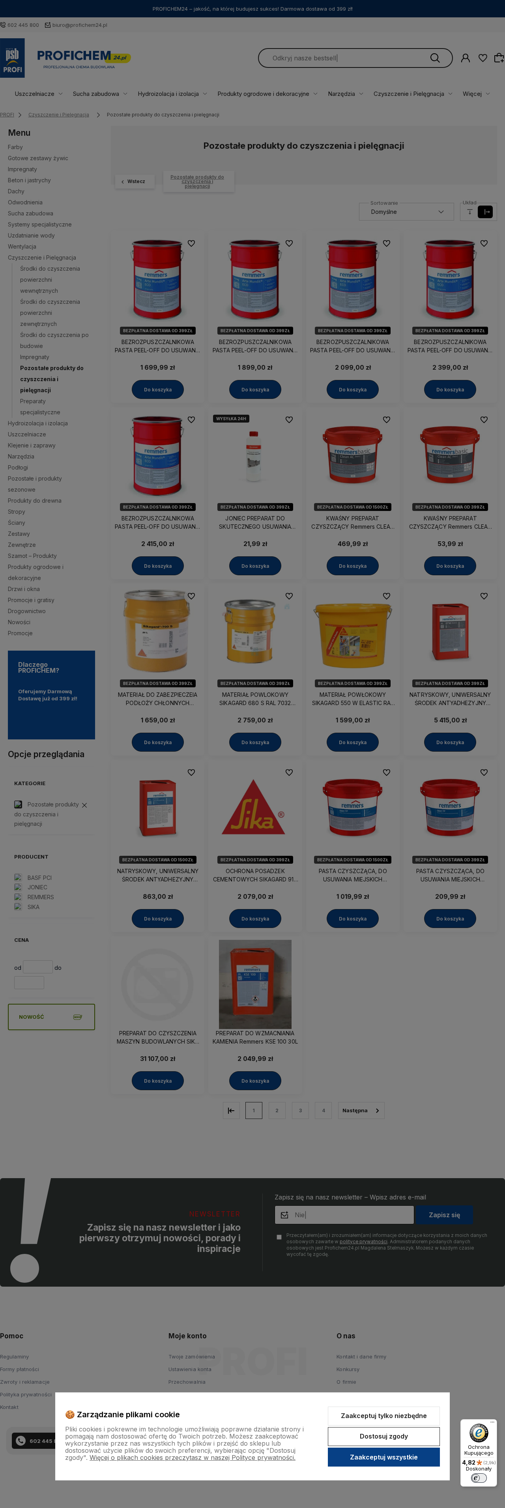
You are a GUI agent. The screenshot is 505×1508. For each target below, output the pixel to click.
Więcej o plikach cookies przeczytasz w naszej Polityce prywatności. (193, 1457)
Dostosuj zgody (384, 1436)
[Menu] (492, 1424)
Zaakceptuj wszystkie (384, 1457)
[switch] (479, 1478)
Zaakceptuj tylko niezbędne (384, 1416)
